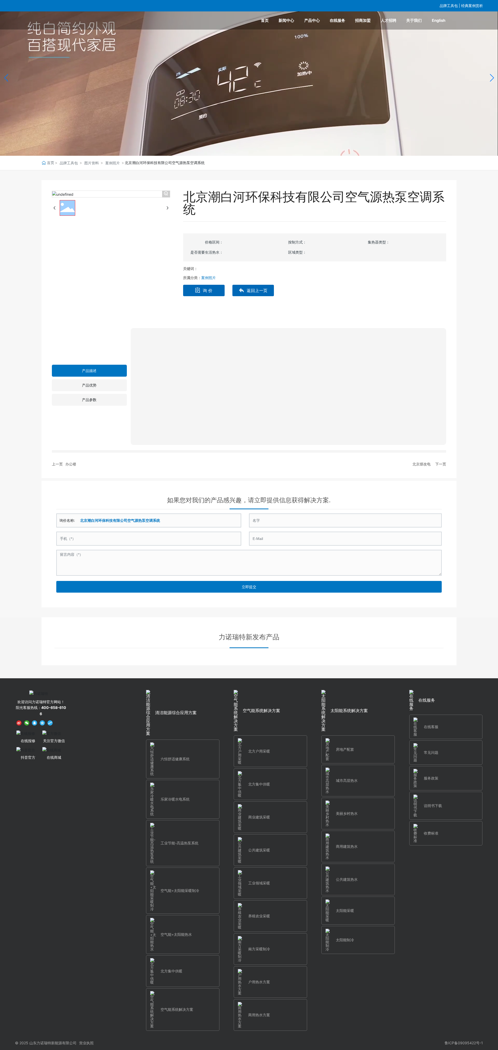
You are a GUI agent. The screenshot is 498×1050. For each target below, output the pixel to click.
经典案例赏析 (472, 5)
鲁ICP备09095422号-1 (464, 1043)
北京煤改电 (421, 464)
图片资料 (91, 163)
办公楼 (70, 464)
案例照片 (112, 163)
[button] (491, 78)
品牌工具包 (449, 5)
